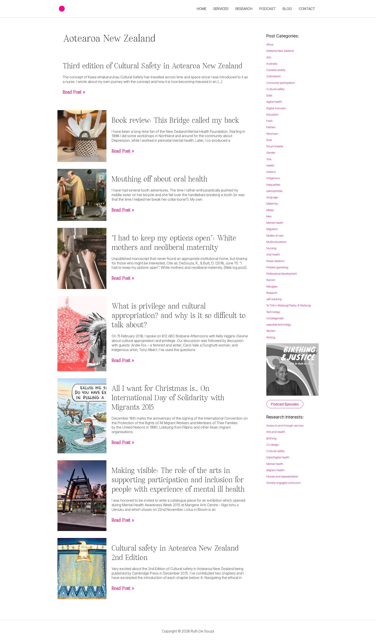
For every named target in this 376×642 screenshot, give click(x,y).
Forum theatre (274, 146)
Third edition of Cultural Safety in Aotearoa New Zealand (152, 65)
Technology (273, 312)
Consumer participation (280, 82)
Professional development (281, 273)
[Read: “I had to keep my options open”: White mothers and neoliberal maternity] (81, 258)
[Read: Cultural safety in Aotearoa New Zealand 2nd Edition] (81, 568)
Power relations (275, 261)
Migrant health (275, 470)
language (272, 197)
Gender (270, 152)
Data (269, 95)
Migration (272, 229)
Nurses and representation (282, 476)
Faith (269, 121)
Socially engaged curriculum (283, 482)
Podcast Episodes (285, 404)
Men (269, 216)
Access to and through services (285, 425)
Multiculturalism (276, 242)
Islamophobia (274, 191)
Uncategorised (275, 318)
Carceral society (275, 70)
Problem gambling (277, 267)
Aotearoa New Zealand (280, 50)
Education (272, 114)
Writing (270, 337)
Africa (269, 44)
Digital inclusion (276, 108)
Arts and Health (275, 432)
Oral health (273, 254)
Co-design (272, 444)
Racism (270, 280)
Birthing (271, 438)
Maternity (272, 203)
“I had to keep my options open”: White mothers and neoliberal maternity (174, 242)
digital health (274, 101)
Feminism (272, 133)
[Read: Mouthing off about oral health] (81, 194)
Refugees (271, 286)
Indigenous (273, 178)
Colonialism (273, 76)
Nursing (271, 248)
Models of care (274, 235)
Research (271, 292)
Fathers (270, 127)
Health (270, 165)
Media (270, 210)
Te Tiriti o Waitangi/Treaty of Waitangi (288, 305)
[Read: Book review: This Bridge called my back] (81, 135)
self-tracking (274, 299)
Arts (268, 57)
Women (270, 331)
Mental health (274, 222)
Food (269, 140)
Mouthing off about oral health (159, 178)
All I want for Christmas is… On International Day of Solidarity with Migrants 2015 (168, 397)
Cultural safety (275, 89)
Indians (270, 171)
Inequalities (273, 184)
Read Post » (74, 92)
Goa (268, 159)
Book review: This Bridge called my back (175, 119)
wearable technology (278, 324)
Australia (271, 63)
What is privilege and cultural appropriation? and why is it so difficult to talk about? (179, 315)
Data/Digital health (277, 457)
